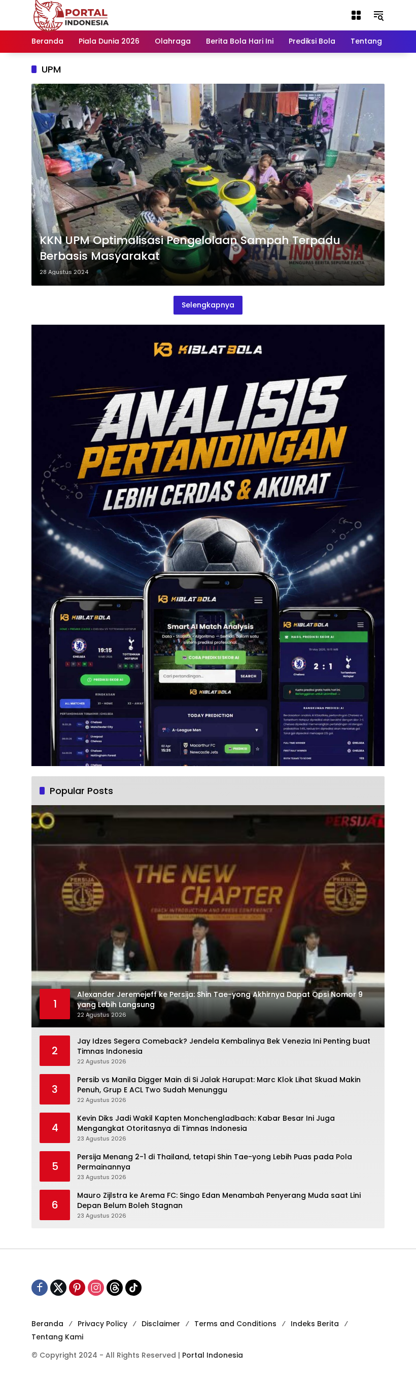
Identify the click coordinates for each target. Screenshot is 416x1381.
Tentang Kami (57, 1337)
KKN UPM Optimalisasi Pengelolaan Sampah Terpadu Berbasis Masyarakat (190, 248)
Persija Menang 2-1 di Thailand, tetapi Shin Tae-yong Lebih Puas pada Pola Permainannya (214, 1162)
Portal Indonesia (212, 1355)
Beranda (47, 1324)
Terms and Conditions (235, 1324)
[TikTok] (133, 1288)
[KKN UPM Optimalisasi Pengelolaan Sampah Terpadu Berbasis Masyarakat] (208, 185)
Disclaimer (161, 1324)
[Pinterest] (77, 1288)
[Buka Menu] (356, 15)
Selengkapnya (208, 305)
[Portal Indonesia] (71, 15)
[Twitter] (58, 1288)
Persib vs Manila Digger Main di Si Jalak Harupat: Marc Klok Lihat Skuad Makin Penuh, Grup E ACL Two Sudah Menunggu (219, 1085)
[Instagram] (96, 1288)
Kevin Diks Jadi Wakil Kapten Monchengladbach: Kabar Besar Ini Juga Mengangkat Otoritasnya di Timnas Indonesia (206, 1123)
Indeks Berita (315, 1324)
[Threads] (115, 1288)
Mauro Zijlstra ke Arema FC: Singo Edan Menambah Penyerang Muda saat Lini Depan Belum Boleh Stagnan (219, 1201)
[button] (378, 15)
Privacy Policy (102, 1324)
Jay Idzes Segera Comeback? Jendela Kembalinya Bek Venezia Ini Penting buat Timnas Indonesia (223, 1046)
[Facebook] (39, 1288)
